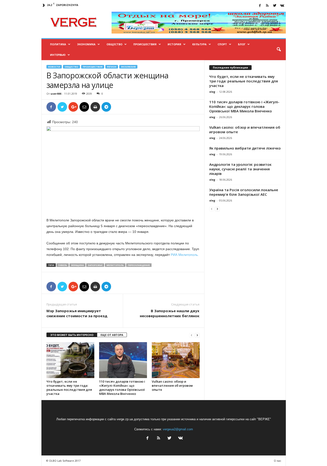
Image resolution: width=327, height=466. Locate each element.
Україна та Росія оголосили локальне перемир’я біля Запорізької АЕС (243, 192)
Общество (114, 44)
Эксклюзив (128, 66)
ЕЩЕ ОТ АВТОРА (112, 335)
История (174, 44)
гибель (62, 265)
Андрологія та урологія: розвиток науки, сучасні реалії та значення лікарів (240, 169)
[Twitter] (275, 5)
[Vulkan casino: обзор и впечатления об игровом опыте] (176, 360)
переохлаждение (139, 265)
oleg (212, 91)
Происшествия (145, 44)
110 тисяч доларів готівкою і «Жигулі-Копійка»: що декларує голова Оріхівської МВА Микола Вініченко (122, 387)
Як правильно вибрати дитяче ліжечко (245, 148)
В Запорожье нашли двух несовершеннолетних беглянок (169, 313)
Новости (54, 66)
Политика (58, 44)
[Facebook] (260, 5)
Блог (241, 44)
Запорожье (95, 265)
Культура (199, 44)
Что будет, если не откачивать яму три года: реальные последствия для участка (69, 387)
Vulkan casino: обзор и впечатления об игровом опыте (172, 385)
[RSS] (267, 5)
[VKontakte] (282, 5)
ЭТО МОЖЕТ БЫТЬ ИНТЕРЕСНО (71, 335)
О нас (277, 460)
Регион (111, 66)
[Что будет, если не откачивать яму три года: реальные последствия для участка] (70, 360)
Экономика (86, 44)
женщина (77, 265)
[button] (278, 49)
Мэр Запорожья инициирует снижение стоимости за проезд (76, 313)
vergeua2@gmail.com (178, 429)
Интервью (58, 55)
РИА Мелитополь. (185, 255)
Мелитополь (115, 265)
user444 (56, 93)
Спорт (222, 44)
